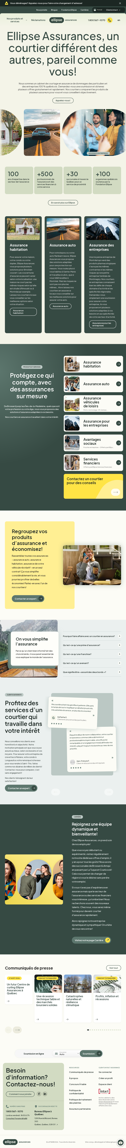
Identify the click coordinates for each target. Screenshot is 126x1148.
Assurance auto (23, 113)
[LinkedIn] (44, 1093)
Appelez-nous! (63, 100)
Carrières (84, 10)
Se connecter (105, 1072)
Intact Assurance (105, 1102)
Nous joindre (41, 10)
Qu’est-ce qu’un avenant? (76, 663)
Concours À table (77, 1084)
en (119, 20)
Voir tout (113, 968)
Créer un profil (106, 1078)
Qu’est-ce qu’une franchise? (77, 654)
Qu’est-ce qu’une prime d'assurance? (81, 645)
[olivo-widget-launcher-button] (120, 1142)
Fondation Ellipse (69, 10)
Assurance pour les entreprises (101, 324)
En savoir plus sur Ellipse (63, 202)
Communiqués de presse (81, 1072)
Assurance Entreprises (72, 153)
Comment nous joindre (20, 1094)
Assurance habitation (18, 311)
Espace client (105, 1084)
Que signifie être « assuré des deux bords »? (84, 672)
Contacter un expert (25, 598)
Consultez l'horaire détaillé (16, 1118)
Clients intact (112, 10)
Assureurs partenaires (80, 1109)
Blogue (54, 10)
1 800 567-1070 (14, 1111)
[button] (120, 3)
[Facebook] (39, 1093)
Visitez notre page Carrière (89, 940)
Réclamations (38, 20)
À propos (73, 1078)
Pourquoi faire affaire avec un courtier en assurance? (89, 636)
